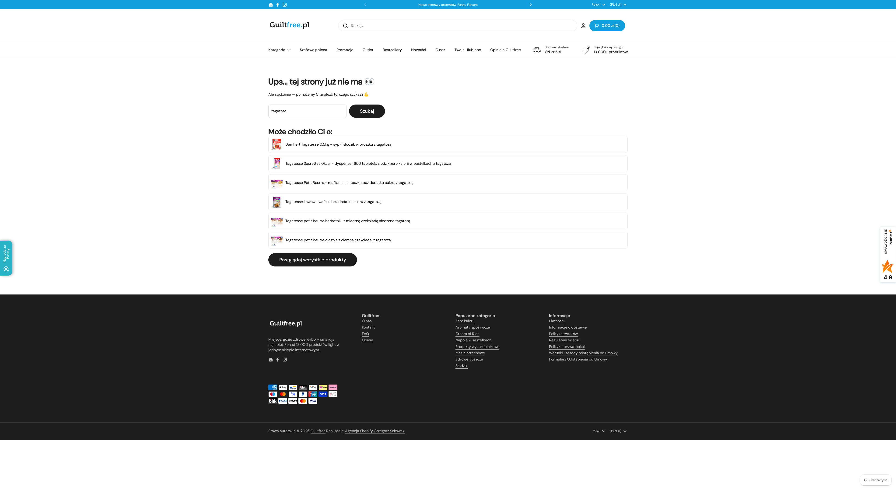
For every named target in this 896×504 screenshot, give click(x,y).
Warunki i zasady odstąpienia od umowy (583, 352)
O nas (367, 320)
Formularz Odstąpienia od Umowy (578, 359)
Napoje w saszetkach (473, 340)
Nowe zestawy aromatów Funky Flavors (448, 4)
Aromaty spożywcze (472, 327)
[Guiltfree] (289, 25)
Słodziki (461, 365)
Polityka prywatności (567, 346)
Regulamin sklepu (564, 340)
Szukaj (367, 111)
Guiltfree (318, 430)
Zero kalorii (464, 320)
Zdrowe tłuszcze (469, 359)
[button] (607, 26)
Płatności (557, 320)
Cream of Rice (467, 333)
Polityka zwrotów (563, 333)
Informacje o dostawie (568, 327)
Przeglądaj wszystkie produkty (312, 260)
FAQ (365, 333)
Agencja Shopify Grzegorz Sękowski (375, 430)
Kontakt (368, 327)
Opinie (367, 340)
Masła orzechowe (470, 352)
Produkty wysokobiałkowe (477, 346)
